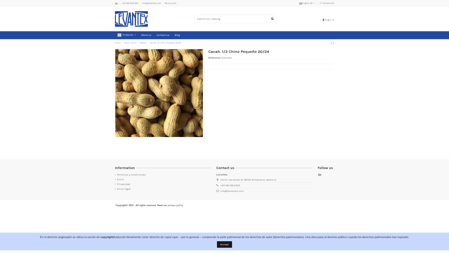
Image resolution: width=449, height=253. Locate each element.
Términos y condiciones (131, 174)
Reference (214, 57)
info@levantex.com (152, 3)
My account (170, 3)
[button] (127, 35)
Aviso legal (124, 188)
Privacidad (123, 184)
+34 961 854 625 (130, 3)
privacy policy (175, 205)
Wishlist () (328, 3)
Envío (120, 179)
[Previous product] (331, 43)
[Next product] (333, 43)
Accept (224, 244)
